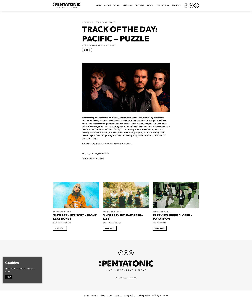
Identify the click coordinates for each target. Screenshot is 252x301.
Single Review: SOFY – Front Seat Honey (75, 217)
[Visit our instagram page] (196, 5)
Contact (176, 5)
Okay (8, 277)
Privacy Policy (144, 295)
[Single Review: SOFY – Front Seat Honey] (76, 195)
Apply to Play (162, 5)
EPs (155, 223)
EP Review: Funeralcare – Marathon (172, 217)
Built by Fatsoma (160, 295)
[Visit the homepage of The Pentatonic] (66, 5)
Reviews (140, 5)
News (116, 5)
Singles (67, 223)
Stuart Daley (108, 45)
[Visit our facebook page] (186, 5)
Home (98, 5)
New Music (88, 22)
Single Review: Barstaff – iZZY (123, 217)
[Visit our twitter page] (191, 5)
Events (107, 5)
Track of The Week (104, 22)
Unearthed (128, 5)
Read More (60, 228)
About (150, 5)
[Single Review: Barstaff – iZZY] (126, 195)
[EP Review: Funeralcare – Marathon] (176, 195)
